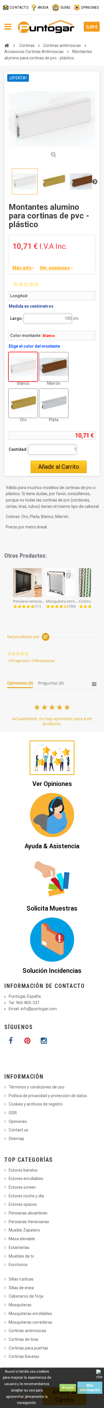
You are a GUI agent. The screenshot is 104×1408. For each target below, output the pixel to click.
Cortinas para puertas (28, 1348)
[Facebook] (10, 1041)
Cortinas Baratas (24, 1356)
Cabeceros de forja (26, 1296)
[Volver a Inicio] (6, 45)
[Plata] (53, 403)
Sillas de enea (21, 1287)
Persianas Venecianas (29, 1221)
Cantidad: (18, 449)
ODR (13, 1112)
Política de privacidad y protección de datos (48, 1095)
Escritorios (18, 1264)
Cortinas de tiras (23, 1339)
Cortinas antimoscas (27, 1330)
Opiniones (18, 1121)
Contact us (18, 1130)
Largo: (16, 318)
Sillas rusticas (21, 1279)
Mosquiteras (20, 1305)
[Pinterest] (27, 1041)
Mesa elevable (22, 1238)
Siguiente (95, 181)
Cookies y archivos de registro (36, 1104)
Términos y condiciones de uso (36, 1087)
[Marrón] (53, 366)
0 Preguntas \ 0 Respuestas (32, 660)
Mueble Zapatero (24, 1230)
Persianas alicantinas (28, 1213)
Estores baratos (23, 1170)
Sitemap (16, 1138)
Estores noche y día (26, 1196)
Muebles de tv (21, 1256)
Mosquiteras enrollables (30, 1313)
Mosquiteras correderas (30, 1322)
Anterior (9, 181)
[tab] (20, 684)
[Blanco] (23, 366)
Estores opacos (23, 1204)
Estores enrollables (26, 1178)
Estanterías (19, 1247)
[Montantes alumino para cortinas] (25, 181)
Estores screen (22, 1187)
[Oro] (23, 403)
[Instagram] (43, 1041)
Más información (90, 1387)
